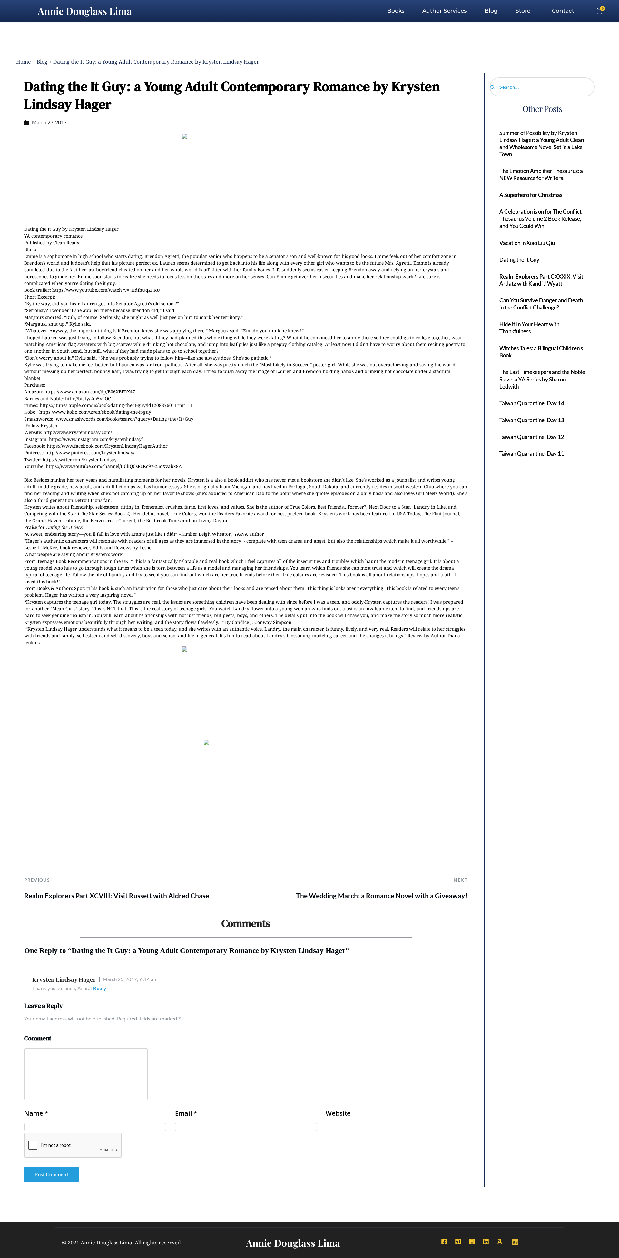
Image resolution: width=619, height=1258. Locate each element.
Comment (37, 1038)
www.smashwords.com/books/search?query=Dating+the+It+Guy (124, 419)
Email (186, 1113)
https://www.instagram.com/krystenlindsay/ (96, 439)
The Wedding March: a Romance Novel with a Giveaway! (381, 895)
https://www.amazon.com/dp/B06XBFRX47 (89, 392)
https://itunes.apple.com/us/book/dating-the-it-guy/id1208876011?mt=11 (116, 405)
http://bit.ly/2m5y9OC (88, 398)
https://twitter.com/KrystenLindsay (80, 459)
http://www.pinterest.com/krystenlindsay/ (89, 453)
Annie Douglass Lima (85, 11)
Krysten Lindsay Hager (64, 979)
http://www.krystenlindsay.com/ (78, 432)
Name (36, 1113)
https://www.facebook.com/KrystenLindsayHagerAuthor (107, 446)
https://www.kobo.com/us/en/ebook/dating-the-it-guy (95, 412)
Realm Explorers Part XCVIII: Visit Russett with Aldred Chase (116, 895)
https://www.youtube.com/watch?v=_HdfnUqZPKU (106, 290)
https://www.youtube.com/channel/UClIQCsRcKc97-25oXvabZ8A (114, 466)
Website (338, 1113)
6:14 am (130, 979)
